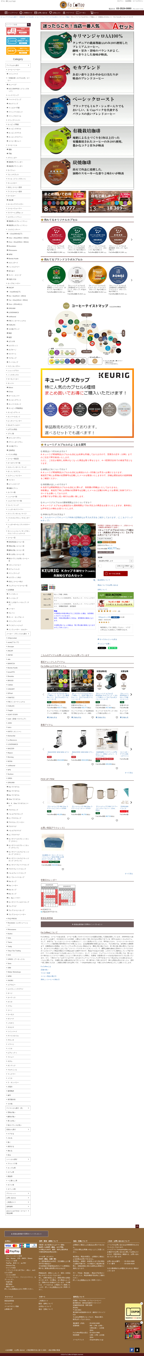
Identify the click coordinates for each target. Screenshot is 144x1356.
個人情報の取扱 (54, 1350)
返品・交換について (80, 1241)
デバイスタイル (13, 1036)
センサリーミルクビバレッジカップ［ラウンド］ (19, 859)
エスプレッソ (13, 345)
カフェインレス (14, 569)
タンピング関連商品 (16, 408)
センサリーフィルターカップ (19, 902)
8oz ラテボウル (14, 795)
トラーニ (11, 1044)
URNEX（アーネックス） (17, 959)
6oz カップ (12, 890)
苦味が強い (12, 1112)
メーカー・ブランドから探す (16, 634)
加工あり (12, 271)
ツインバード (13, 74)
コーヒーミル (12, 145)
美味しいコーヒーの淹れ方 (50, 979)
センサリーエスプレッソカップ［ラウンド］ (19, 846)
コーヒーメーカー (14, 69)
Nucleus (10, 774)
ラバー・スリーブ (15, 275)
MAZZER (11, 748)
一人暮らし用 (12, 1180)
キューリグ (44, 17)
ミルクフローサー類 (15, 501)
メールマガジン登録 (11, 1306)
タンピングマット (15, 400)
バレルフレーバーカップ (17, 873)
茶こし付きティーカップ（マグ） (19, 603)
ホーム (3, 17)
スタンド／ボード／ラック (17, 467)
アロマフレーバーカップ (17, 869)
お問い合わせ (42, 13)
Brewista (11, 676)
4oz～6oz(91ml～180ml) (17, 296)
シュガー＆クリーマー (15, 509)
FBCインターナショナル (17, 321)
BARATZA (11, 663)
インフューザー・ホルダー (18, 629)
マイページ (70, 13)
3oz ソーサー (13, 885)
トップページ (13, 13)
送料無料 (9, 1206)
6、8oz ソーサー (14, 898)
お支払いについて (45, 1306)
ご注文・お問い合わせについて (119, 1241)
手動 (10, 153)
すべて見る (129, 773)
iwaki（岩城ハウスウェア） (17, 719)
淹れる (10, 1151)
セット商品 (65, 17)
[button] (43, 694)
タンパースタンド (15, 404)
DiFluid (10, 693)
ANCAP (11, 288)
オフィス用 (12, 1189)
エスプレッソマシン (15, 217)
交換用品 (12, 450)
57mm (11, 392)
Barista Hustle (13, 258)
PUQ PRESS (12, 918)
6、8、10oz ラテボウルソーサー (18, 804)
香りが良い (12, 1121)
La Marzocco (12, 740)
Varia (9, 963)
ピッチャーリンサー (15, 421)
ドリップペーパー (14, 120)
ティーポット (13, 594)
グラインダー (12, 158)
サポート (42, 1297)
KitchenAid (11, 736)
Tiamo (10, 942)
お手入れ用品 (12, 429)
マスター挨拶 (45, 973)
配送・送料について (46, 1303)
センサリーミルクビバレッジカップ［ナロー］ (19, 853)
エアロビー (12, 985)
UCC (9, 955)
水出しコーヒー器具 (15, 187)
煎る (9, 1155)
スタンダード (13, 263)
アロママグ (12, 826)
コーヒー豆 (12, 538)
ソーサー (12, 609)
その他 (10, 1104)
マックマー (12, 1074)
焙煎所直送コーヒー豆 (16, 542)
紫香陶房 (11, 1091)
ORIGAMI (12, 308)
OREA (10, 778)
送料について (102, 589)
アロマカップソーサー (16, 822)
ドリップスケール (15, 116)
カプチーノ (12, 350)
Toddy (10, 946)
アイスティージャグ (16, 625)
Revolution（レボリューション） (18, 924)
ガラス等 (12, 341)
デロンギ (11, 1040)
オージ (10, 993)
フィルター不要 (14, 108)
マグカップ (12, 358)
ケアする (11, 1134)
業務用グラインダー (16, 162)
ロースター (12, 196)
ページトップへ (137, 1226)
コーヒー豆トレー (15, 141)
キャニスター (12, 183)
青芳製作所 (12, 1099)
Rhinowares (13, 250)
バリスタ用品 (12, 454)
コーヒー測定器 (13, 459)
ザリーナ (11, 1019)
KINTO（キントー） (15, 731)
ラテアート (12, 354)
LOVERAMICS (14, 312)
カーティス (12, 997)
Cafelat (10, 685)
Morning (11, 757)
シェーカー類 (12, 496)
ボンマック (12, 1065)
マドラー (12, 480)
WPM (10, 254)
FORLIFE (12, 325)
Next (131, 239)
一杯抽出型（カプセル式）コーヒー (29, 17)
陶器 (10, 333)
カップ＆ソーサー (14, 283)
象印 (9, 1095)
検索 (28, 24)
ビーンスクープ (14, 484)
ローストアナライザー (15, 204)
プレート (12, 613)
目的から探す (11, 1129)
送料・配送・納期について (48, 1241)
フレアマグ (12, 906)
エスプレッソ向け (15, 577)
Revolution (12, 246)
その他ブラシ (13, 446)
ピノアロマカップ (15, 818)
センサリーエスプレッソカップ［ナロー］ (19, 840)
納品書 (100, 557)
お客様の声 (8, 1309)
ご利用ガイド (27, 13)
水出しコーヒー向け (16, 581)
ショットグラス (13, 370)
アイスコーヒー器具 (15, 191)
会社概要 (9, 1350)
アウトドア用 (12, 1163)
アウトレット (11, 1193)
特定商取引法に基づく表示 (36, 1350)
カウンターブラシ (15, 438)
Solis (9, 938)
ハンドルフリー (14, 267)
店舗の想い (45, 970)
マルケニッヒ (12, 1070)
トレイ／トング (13, 505)
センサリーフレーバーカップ (19, 865)
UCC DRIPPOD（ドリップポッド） (19, 90)
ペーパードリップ (15, 99)
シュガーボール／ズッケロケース (19, 526)
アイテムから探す (11, 17)
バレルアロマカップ (16, 814)
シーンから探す (11, 1159)
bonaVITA (11, 672)
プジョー (11, 1057)
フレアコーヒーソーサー (17, 914)
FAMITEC (11, 697)
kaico (9, 727)
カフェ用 (11, 1172)
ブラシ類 (11, 434)
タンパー (11, 383)
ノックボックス (13, 375)
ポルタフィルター (14, 425)
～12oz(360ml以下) (15, 234)
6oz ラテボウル (14, 791)
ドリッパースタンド (16, 112)
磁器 (10, 337)
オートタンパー (14, 396)
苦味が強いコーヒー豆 (16, 546)
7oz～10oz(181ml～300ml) (18, 300)
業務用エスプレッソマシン (18, 221)
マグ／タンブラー (14, 366)
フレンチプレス (13, 174)
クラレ (10, 1006)
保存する (11, 1146)
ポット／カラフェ (14, 471)
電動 (10, 149)
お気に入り (57, 13)
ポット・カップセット (16, 617)
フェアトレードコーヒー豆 (18, 586)
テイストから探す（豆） (15, 1108)
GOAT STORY (13, 714)
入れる (10, 1138)
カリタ (10, 1002)
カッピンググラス (15, 133)
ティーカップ (13, 362)
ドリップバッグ (14, 573)
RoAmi (10, 934)
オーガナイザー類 (14, 463)
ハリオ (10, 1048)
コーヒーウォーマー (15, 208)
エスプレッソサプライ (15, 989)
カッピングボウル (15, 129)
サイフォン (12, 170)
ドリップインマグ (15, 621)
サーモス (11, 1014)
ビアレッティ (12, 1053)
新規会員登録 (9, 1301)
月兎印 (10, 1087)
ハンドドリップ (13, 95)
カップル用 (12, 1168)
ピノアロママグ (14, 835)
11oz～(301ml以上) (15, 304)
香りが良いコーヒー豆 (16, 554)
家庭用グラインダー (16, 166)
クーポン (83, 13)
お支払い (8, 1241)
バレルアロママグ (15, 830)
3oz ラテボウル (14, 787)
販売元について (78, 1297)
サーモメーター (13, 379)
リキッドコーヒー (15, 565)
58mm (11, 387)
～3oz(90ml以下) (14, 292)
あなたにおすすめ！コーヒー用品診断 (16, 1212)
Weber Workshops (14, 972)
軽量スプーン (13, 488)
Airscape (11, 646)
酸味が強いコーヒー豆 (16, 550)
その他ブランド (14, 329)
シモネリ (11, 1023)
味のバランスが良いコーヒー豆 (19, 560)
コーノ (10, 1010)
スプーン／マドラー (15, 476)
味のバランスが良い (15, 1125)
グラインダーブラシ (16, 442)
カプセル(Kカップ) (55, 17)
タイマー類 (12, 492)
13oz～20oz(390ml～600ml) (19, 238)
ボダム (10, 1061)
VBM (9, 968)
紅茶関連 (11, 590)
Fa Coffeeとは (46, 966)
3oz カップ (12, 881)
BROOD (10, 680)
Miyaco (10, 753)
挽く (9, 1142)
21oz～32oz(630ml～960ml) (19, 242)
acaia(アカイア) (13, 642)
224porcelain (12, 638)
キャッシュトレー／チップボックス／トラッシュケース (19, 532)
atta (9, 659)
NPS (9, 770)
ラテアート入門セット (15, 213)
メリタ (10, 1078)
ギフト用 (11, 1185)
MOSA (10, 761)
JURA (10, 723)
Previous (43, 240)
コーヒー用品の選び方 (48, 976)
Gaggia (10, 710)
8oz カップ (12, 894)
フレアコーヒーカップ (16, 910)
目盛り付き (12, 279)
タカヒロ (11, 1027)
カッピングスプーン (16, 137)
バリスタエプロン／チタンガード (19, 519)
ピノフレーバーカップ (16, 877)
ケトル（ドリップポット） (17, 179)
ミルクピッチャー (14, 229)
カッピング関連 (13, 124)
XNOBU (10, 980)
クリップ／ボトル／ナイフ (17, 513)
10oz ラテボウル (14, 799)
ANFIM (10, 655)
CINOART (11, 689)
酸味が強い (12, 1116)
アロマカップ (13, 810)
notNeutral (12, 316)
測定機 (11, 200)
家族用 (10, 1176)
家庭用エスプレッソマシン (18, 225)
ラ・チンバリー (13, 1082)
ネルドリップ (13, 103)
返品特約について (104, 580)
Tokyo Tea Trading (14, 951)
